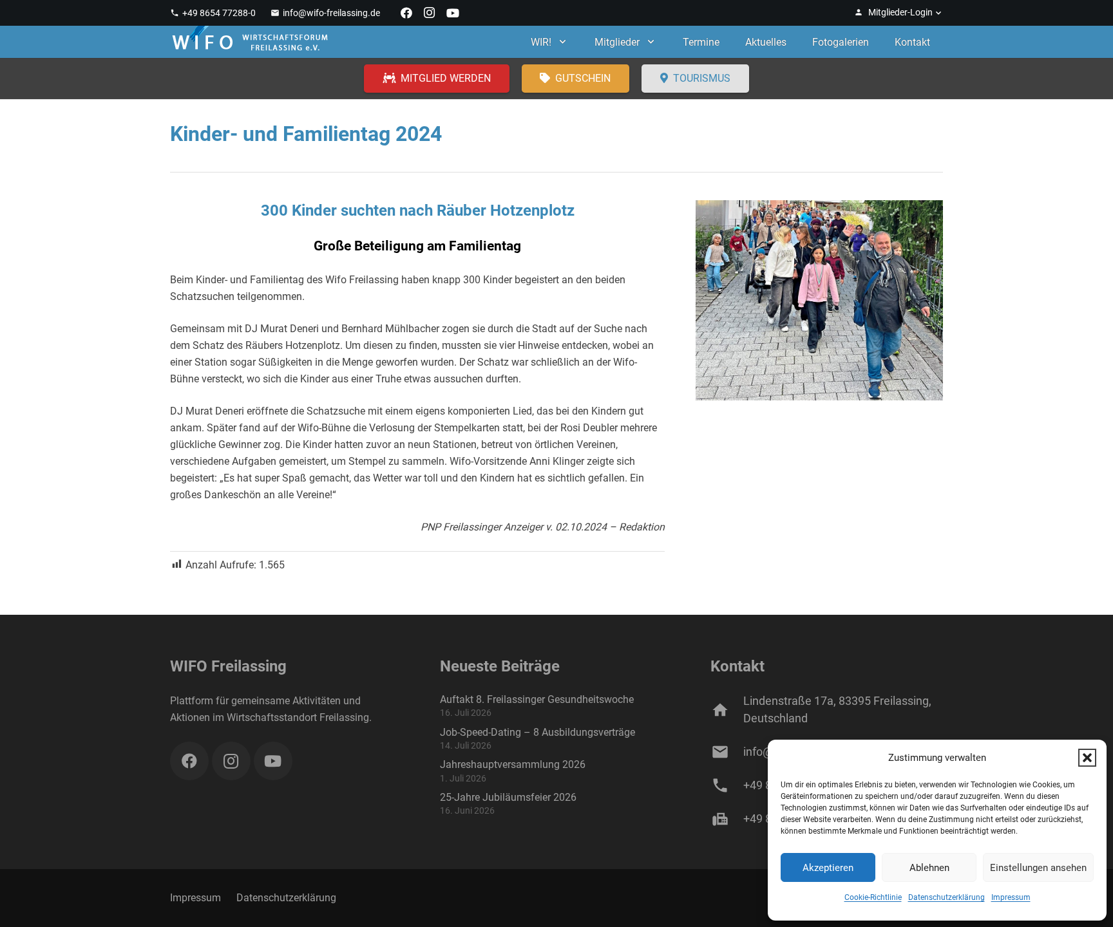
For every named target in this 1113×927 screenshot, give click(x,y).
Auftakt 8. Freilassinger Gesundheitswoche (537, 699)
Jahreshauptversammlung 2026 (512, 764)
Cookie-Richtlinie (873, 897)
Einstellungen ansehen (1038, 868)
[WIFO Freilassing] (250, 42)
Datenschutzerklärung (946, 897)
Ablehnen (929, 868)
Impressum (1011, 897)
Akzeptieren (828, 868)
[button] (1087, 757)
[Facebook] (406, 12)
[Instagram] (429, 12)
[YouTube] (452, 12)
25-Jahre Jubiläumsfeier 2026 (508, 797)
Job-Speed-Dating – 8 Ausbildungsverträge (537, 732)
